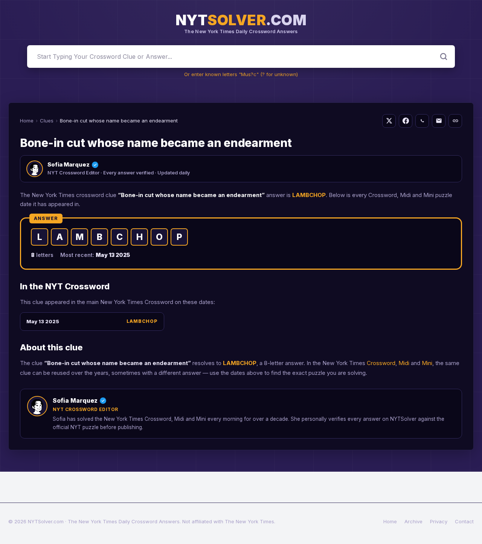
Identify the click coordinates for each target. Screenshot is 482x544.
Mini (427, 363)
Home (27, 121)
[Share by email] (438, 121)
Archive (413, 521)
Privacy (438, 521)
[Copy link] (455, 121)
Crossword (381, 363)
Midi (403, 363)
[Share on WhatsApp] (422, 121)
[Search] (443, 56)
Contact (464, 521)
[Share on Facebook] (405, 121)
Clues (46, 121)
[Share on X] (389, 121)
